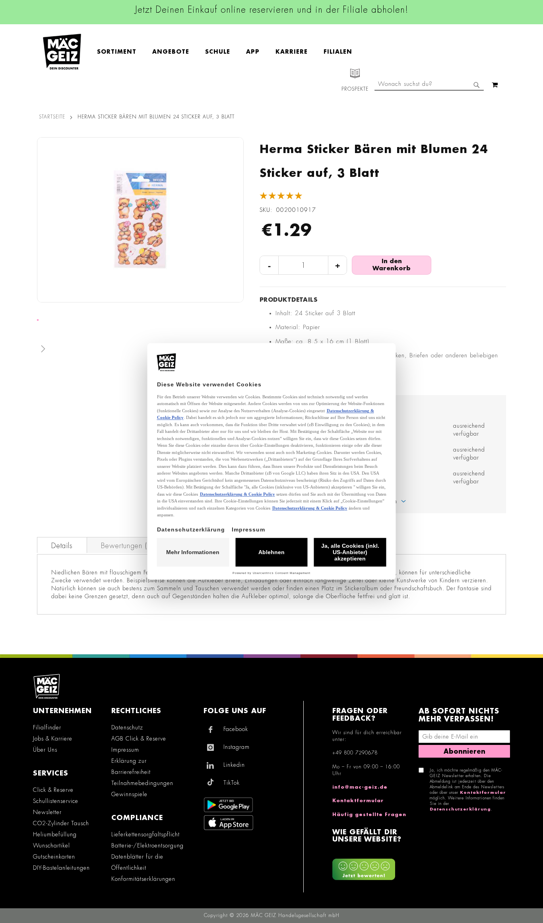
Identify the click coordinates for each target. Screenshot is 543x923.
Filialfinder (47, 727)
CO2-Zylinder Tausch (61, 823)
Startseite (52, 116)
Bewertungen (126, 545)
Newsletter (47, 812)
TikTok (231, 782)
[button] (140, 351)
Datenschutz (127, 727)
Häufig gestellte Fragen (369, 814)
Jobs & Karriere (52, 738)
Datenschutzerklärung (460, 809)
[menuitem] (120, 52)
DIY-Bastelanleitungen (61, 868)
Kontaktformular (358, 800)
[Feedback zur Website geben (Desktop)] (371, 866)
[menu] (228, 52)
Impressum (125, 749)
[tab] (62, 545)
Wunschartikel (51, 845)
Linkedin (234, 765)
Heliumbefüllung (55, 834)
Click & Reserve (53, 790)
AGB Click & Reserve (138, 738)
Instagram (236, 747)
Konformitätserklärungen (143, 879)
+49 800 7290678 (355, 752)
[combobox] (429, 85)
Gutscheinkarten (54, 856)
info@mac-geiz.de (360, 787)
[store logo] (62, 52)
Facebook (235, 729)
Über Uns (45, 749)
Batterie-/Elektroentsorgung (147, 845)
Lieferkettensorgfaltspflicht (145, 834)
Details (62, 545)
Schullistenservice (55, 801)
